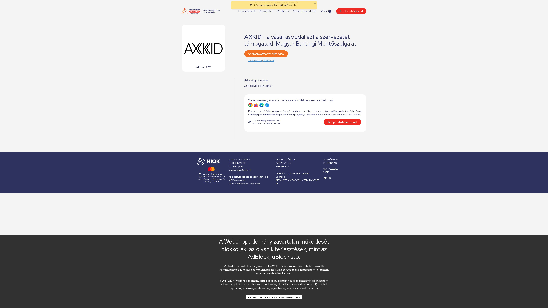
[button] (326, 11)
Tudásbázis (330, 163)
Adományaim (330, 159)
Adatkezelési (330, 168)
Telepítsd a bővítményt (351, 11)
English (327, 178)
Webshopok (283, 11)
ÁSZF (326, 172)
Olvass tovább (353, 114)
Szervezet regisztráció (304, 11)
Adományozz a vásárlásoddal (266, 54)
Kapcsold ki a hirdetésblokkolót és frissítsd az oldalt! (274, 297)
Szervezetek (266, 11)
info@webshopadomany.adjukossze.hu (297, 182)
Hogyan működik (247, 11)
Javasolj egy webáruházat (292, 173)
